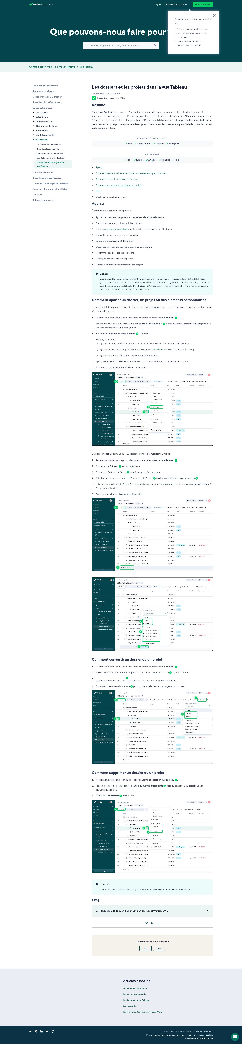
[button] (176, 4)
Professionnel (144, 143)
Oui (145, 948)
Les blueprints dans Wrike (134, 994)
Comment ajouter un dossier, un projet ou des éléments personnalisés (131, 173)
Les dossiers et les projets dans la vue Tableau (51, 164)
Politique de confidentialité (158, 1035)
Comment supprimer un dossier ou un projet (118, 185)
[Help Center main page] (47, 4)
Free (130, 143)
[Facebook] (152, 923)
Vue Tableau (86, 66)
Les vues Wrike (130, 1006)
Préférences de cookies (202, 1035)
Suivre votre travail (65, 66)
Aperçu (99, 167)
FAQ (98, 191)
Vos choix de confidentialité (197, 1038)
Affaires (160, 143)
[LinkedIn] (158, 923)
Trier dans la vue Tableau (48, 149)
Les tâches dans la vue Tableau (50, 158)
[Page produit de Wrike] (35, 4)
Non (159, 948)
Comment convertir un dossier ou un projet (117, 179)
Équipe (140, 159)
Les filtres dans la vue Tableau (50, 153)
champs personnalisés (116, 229)
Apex (177, 159)
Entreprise (173, 143)
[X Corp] (146, 923)
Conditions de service (181, 1035)
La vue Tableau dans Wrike (49, 144)
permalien (157, 349)
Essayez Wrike (204, 4)
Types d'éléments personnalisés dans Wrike (142, 1012)
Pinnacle (165, 159)
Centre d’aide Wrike (40, 66)
